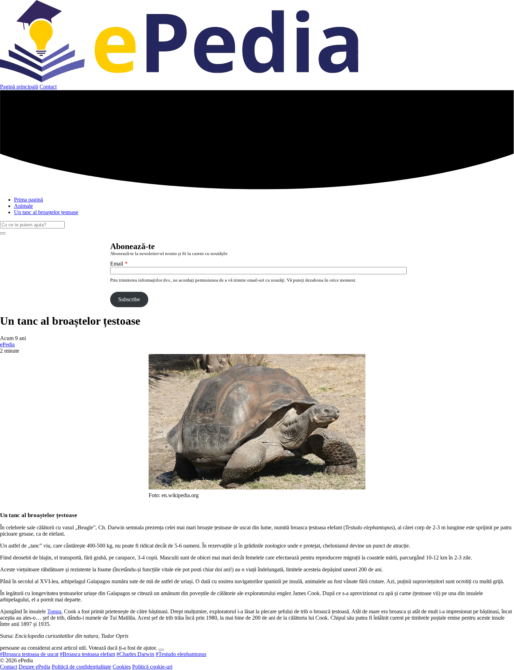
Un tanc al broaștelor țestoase (46, 212)
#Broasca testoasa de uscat (29, 654)
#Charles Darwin (135, 654)
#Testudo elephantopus (181, 654)
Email (116, 264)
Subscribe (129, 299)
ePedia (7, 344)
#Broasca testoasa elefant (87, 654)
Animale (23, 206)
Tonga (54, 611)
